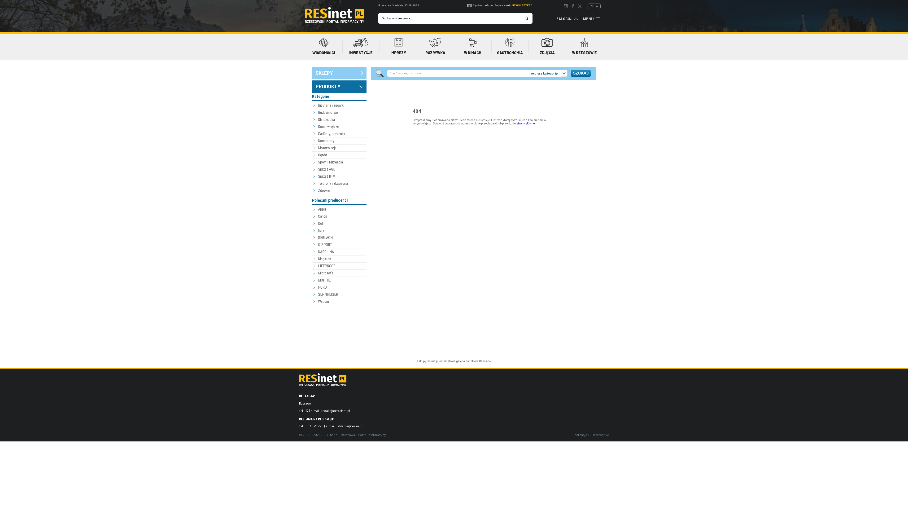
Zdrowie (324, 190)
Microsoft (325, 273)
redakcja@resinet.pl (335, 411)
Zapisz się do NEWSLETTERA (513, 5)
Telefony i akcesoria (333, 183)
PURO (322, 287)
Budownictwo (328, 112)
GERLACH (325, 237)
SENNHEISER (328, 294)
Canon (322, 216)
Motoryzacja (327, 148)
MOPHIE (324, 280)
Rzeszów (485, 361)
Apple (322, 209)
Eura (321, 230)
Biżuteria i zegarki (331, 105)
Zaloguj (564, 19)
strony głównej (525, 123)
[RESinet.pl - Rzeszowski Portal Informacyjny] (334, 22)
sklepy (324, 73)
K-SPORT (325, 244)
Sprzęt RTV (326, 176)
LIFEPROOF (326, 266)
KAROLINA (326, 252)
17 (307, 411)
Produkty (328, 86)
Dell (320, 223)
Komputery (326, 141)
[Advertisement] (339, 332)
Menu (588, 19)
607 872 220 (314, 426)
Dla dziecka (326, 119)
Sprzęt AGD (326, 169)
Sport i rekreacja (330, 162)
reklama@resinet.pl (350, 426)
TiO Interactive (598, 435)
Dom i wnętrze (328, 126)
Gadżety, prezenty (331, 134)
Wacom (323, 301)
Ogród (322, 155)
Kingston (324, 259)
